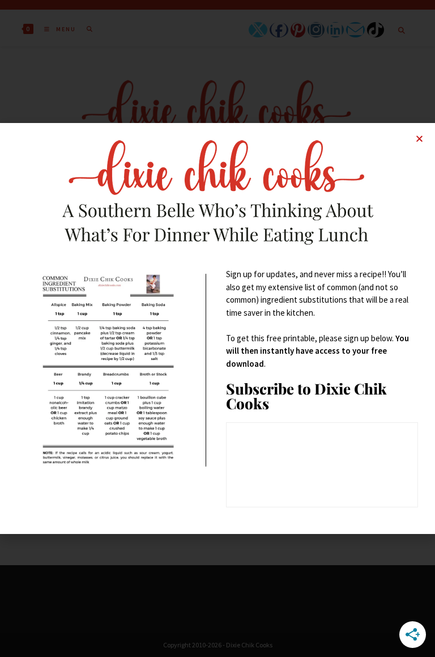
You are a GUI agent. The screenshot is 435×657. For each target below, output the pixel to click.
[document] (217, 328)
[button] (419, 138)
